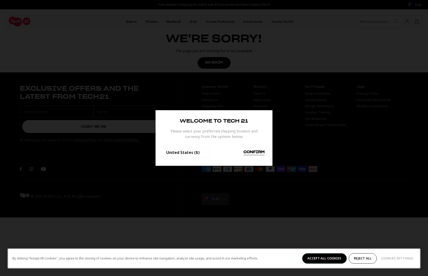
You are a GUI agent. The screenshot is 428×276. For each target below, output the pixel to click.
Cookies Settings (397, 258)
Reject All (363, 258)
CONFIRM (254, 152)
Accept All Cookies (324, 258)
